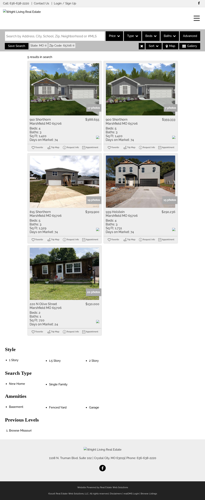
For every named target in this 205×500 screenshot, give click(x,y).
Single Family (58, 384)
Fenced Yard (57, 407)
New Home (17, 384)
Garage (94, 407)
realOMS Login (131, 493)
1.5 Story (55, 361)
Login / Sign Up (65, 3)
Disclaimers (116, 493)
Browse (20, 430)
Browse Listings (149, 493)
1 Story (13, 360)
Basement (16, 407)
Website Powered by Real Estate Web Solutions (102, 487)
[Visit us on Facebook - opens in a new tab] (198, 3)
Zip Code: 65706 (60, 45)
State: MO (37, 45)
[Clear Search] (142, 46)
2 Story (94, 361)
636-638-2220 (19, 3)
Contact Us (41, 3)
